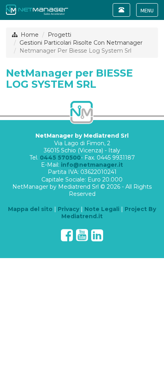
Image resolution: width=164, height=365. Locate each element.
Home (30, 34)
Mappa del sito (30, 209)
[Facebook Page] (67, 238)
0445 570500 (60, 157)
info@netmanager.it (92, 164)
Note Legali (101, 209)
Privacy (68, 209)
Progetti (59, 34)
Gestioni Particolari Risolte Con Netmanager (81, 42)
